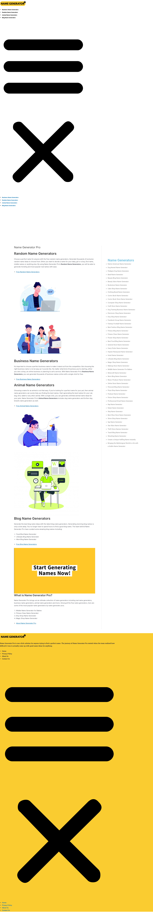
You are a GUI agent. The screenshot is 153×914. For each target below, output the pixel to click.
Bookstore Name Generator (117, 285)
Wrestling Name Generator (117, 436)
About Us (5, 656)
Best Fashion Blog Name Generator (120, 327)
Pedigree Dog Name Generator (118, 271)
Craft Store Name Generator (117, 306)
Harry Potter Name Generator (118, 348)
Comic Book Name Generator (118, 296)
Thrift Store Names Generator (118, 429)
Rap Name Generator (115, 404)
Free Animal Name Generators (27, 406)
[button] (43, 108)
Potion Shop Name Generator (118, 397)
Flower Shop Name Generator (118, 338)
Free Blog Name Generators (26, 544)
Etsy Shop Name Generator (117, 317)
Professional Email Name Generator (120, 401)
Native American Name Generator (119, 264)
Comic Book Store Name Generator (120, 299)
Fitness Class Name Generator (118, 334)
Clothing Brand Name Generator (119, 292)
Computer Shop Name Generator (119, 303)
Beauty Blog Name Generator (118, 278)
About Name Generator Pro (26, 623)
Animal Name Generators (9, 15)
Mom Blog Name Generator (117, 376)
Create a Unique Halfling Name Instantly (122, 440)
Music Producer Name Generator (119, 380)
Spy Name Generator (115, 422)
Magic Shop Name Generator (118, 362)
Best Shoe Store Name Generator (119, 415)
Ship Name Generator (115, 411)
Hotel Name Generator (115, 355)
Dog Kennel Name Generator (118, 267)
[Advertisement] (76, 223)
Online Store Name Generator (118, 383)
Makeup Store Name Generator (118, 366)
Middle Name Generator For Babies (120, 369)
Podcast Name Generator (116, 394)
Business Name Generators (10, 9)
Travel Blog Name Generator (117, 432)
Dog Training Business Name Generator (121, 310)
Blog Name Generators (9, 17)
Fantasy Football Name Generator (119, 324)
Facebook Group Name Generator (119, 320)
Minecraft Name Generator (117, 373)
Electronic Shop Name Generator (119, 313)
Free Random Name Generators (27, 272)
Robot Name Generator (116, 408)
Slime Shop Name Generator (118, 418)
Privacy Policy (7, 654)
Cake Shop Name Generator (117, 289)
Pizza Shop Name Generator (117, 390)
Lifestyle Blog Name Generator (118, 359)
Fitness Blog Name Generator (118, 331)
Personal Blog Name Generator (118, 387)
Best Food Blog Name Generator (119, 341)
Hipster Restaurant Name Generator (120, 352)
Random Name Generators (10, 12)
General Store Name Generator (118, 345)
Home (4, 651)
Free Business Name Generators (28, 379)
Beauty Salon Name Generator (118, 282)
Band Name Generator (115, 275)
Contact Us (6, 659)
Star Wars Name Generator (117, 426)
